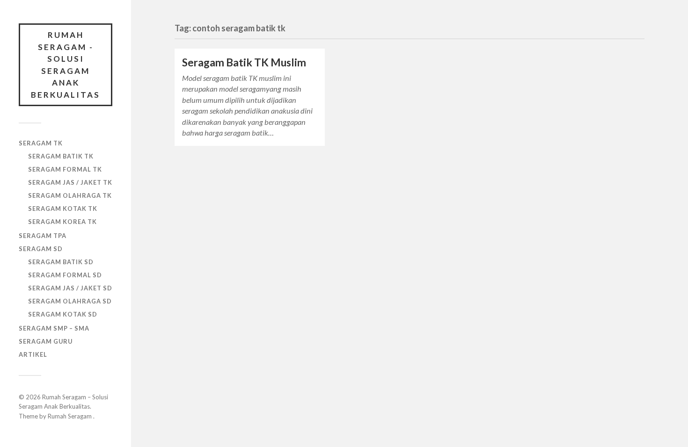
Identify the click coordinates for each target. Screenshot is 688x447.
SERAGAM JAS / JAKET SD (70, 288)
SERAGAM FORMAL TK (65, 169)
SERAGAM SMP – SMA (54, 328)
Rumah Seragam (70, 416)
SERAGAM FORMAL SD (65, 275)
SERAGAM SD (41, 248)
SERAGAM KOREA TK (62, 221)
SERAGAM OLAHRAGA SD (70, 301)
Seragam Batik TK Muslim (244, 62)
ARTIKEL (33, 354)
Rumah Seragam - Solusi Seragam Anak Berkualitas (65, 65)
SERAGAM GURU (46, 341)
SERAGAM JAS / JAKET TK (70, 182)
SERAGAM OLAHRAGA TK (70, 195)
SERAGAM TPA (42, 235)
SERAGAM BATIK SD (61, 262)
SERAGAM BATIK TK (61, 156)
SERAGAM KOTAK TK (62, 208)
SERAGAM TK (41, 143)
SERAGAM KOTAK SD (62, 314)
